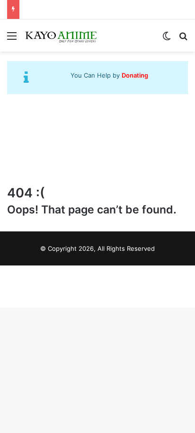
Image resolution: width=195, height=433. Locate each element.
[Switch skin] (166, 39)
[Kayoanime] (61, 35)
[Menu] (12, 39)
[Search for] (183, 39)
